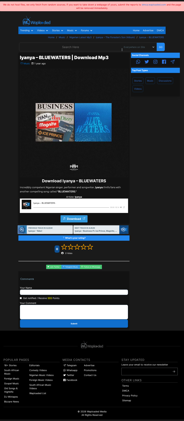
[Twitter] (146, 62)
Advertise (89, 365)
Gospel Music (11, 383)
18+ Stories (10, 365)
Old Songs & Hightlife (11, 390)
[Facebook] (164, 62)
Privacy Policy (130, 395)
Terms (125, 385)
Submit (74, 323)
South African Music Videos (40, 386)
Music (26, 63)
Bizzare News (11, 401)
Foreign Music (11, 378)
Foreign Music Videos (41, 380)
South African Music (11, 372)
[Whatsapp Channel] (138, 62)
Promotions (90, 370)
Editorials (34, 365)
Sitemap (126, 400)
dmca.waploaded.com (154, 4)
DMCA (160, 30)
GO (160, 47)
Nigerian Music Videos (41, 375)
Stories (138, 80)
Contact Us (90, 375)
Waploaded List (37, 393)
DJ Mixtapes (11, 396)
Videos (138, 88)
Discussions (165, 80)
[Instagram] (155, 62)
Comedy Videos (38, 370)
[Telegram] (172, 62)
